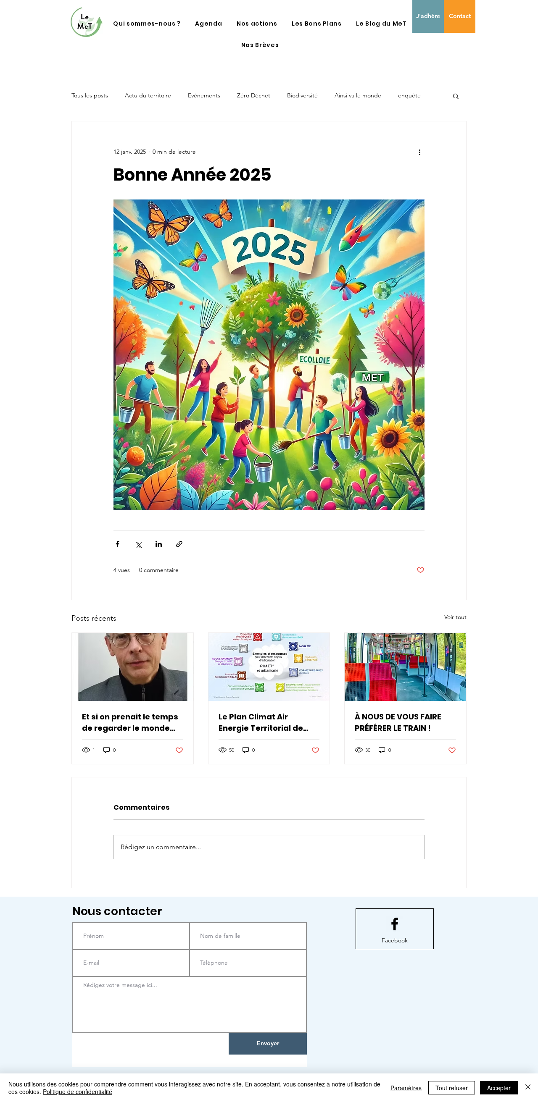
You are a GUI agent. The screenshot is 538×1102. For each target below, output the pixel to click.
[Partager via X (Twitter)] (138, 544)
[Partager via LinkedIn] (159, 544)
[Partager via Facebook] (117, 544)
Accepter (499, 1088)
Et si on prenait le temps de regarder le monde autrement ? (130, 722)
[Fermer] (528, 1087)
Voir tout (455, 617)
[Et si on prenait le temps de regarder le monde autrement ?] (132, 667)
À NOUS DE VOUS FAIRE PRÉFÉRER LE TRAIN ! (398, 722)
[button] (147, 24)
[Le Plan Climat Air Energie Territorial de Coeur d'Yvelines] (269, 667)
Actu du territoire (148, 95)
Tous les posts (89, 95)
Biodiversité (302, 95)
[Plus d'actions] (419, 152)
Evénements (204, 95)
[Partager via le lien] (179, 544)
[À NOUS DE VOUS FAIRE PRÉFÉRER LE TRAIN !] (405, 667)
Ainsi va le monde (358, 95)
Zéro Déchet (253, 95)
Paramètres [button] (406, 1088)
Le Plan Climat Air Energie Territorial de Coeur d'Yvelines (261, 722)
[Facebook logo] (394, 924)
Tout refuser (451, 1088)
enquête (409, 95)
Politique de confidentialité (77, 1091)
